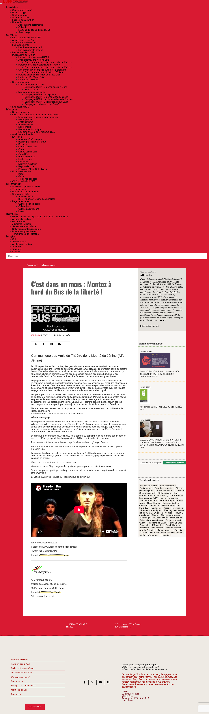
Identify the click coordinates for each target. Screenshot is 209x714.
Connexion (16, 694)
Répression (157, 525)
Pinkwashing (176, 518)
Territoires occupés (47, 265)
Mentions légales (19, 690)
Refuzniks (144, 525)
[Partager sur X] (36, 343)
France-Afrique (167, 500)
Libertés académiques (150, 510)
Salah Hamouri (173, 525)
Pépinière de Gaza (157, 523)
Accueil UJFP (32, 265)
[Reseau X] (92, 683)
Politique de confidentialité (23, 685)
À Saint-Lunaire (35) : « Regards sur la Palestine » (128, 625)
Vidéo (143, 535)
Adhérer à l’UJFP (19, 659)
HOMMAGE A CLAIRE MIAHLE (76, 625)
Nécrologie (145, 518)
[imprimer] (67, 343)
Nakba (155, 515)
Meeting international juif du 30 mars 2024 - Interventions (162, 511)
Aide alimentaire (168, 485)
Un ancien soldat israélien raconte (166, 532)
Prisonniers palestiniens (151, 520)
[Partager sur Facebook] (44, 343)
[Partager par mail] (59, 343)
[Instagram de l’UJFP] (108, 683)
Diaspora (173, 498)
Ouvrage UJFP (160, 518)
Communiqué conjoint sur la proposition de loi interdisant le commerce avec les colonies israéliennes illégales (159, 374)
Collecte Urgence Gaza (22, 668)
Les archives (34, 706)
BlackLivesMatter (165, 490)
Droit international (148, 500)
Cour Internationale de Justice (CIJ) (158, 494)
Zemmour (153, 535)
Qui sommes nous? (20, 677)
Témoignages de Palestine (171, 530)
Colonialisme (164, 493)
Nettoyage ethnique (170, 515)
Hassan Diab (168, 505)
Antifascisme (146, 488)
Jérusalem (178, 508)
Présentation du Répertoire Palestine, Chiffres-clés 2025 (161, 408)
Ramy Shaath (175, 523)
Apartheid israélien (164, 488)
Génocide (154, 505)
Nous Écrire (127, 700)
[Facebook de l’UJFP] (84, 683)
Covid (163, 498)
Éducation (165, 535)
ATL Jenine (36, 335)
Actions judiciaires (148, 485)
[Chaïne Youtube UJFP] (100, 683)
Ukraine (143, 532)
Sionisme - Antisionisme (151, 527)
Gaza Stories (153, 503)
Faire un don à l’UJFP (21, 664)
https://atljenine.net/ (149, 326)
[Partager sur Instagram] (51, 343)
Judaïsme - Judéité (161, 508)
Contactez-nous (18, 681)
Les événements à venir (22, 672)
